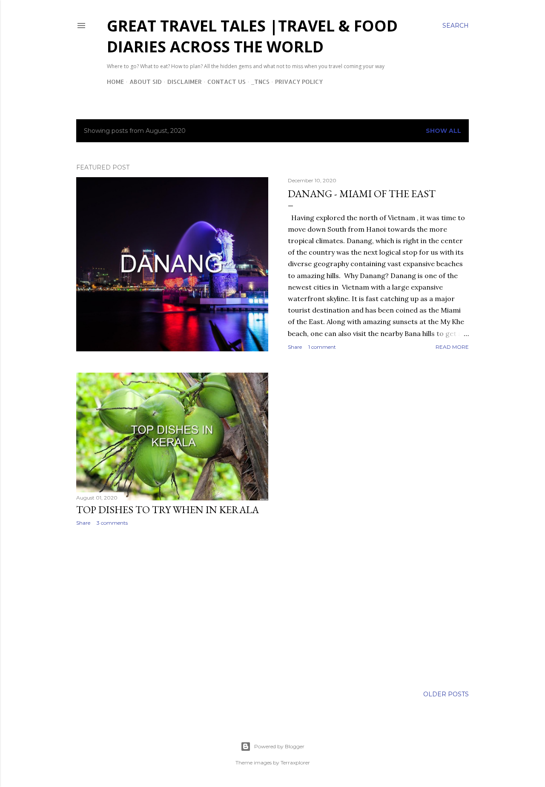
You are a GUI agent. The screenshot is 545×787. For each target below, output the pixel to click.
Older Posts (446, 694)
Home (115, 81)
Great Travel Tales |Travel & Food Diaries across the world (252, 36)
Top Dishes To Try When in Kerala (167, 509)
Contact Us (226, 81)
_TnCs (260, 81)
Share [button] (295, 347)
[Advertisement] (172, 606)
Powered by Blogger (279, 746)
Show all (443, 131)
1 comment (322, 347)
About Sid (145, 81)
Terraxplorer (295, 762)
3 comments (112, 523)
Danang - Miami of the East (362, 193)
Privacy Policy (299, 81)
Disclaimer (184, 81)
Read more (452, 347)
